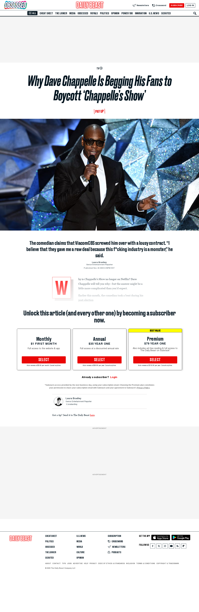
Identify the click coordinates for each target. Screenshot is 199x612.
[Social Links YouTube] (171, 547)
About (48, 563)
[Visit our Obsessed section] (25, 5)
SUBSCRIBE (177, 5)
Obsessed (83, 13)
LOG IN (190, 5)
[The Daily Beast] (90, 5)
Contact (56, 563)
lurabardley (72, 404)
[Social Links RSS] (177, 547)
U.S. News (154, 13)
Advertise (78, 563)
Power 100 (127, 13)
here (92, 415)
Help (86, 563)
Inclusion (130, 563)
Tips (64, 563)
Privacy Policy (143, 388)
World (79, 547)
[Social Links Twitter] (158, 547)
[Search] (195, 13)
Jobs (69, 563)
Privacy (93, 563)
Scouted (166, 13)
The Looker (61, 13)
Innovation (141, 13)
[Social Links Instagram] (165, 547)
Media (72, 13)
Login (113, 377)
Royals (94, 13)
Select (43, 360)
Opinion (115, 13)
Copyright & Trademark (167, 563)
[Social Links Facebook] (152, 547)
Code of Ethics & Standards (111, 563)
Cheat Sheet (46, 13)
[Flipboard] (183, 547)
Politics (104, 13)
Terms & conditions (145, 563)
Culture (80, 552)
